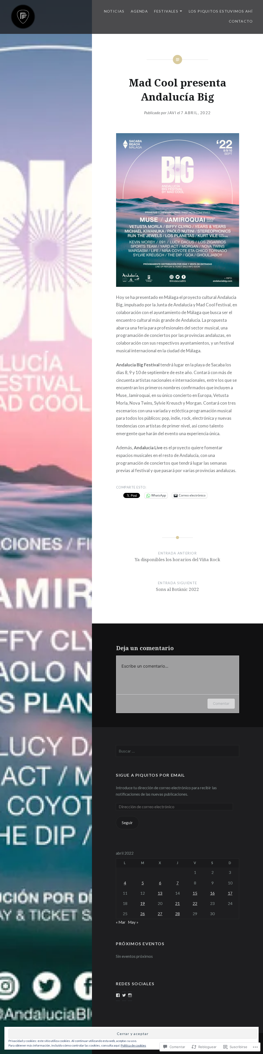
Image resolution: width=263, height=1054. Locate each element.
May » (133, 922)
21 (177, 903)
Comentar (221, 703)
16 (212, 893)
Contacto (241, 21)
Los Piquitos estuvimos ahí (221, 11)
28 (177, 913)
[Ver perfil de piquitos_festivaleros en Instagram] (130, 995)
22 (195, 903)
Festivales (166, 11)
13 (160, 893)
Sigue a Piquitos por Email (150, 775)
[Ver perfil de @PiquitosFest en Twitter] (124, 995)
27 (160, 913)
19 (142, 903)
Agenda (139, 11)
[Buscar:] (177, 751)
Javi (171, 112)
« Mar (121, 922)
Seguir (127, 822)
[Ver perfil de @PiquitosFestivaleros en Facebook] (118, 995)
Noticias (114, 11)
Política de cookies (133, 1045)
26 (142, 913)
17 (230, 893)
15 (195, 893)
